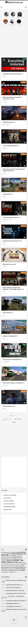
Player (4, 172)
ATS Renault (18, 559)
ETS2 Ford (15, 564)
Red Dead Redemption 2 (10, 506)
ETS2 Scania (19, 567)
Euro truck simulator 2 (9, 503)
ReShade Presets (6, 124)
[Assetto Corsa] (12, 21)
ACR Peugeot (15, 552)
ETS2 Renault (12, 567)
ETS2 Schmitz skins (12, 569)
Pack (4, 385)
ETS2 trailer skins (20, 569)
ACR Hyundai (4, 552)
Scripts (4, 196)
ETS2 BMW (20, 562)
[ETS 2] (6, 14)
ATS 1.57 (9, 554)
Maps (4, 314)
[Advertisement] (14, 43)
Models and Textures (7, 219)
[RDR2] (5, 21)
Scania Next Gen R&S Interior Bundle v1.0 (16, 600)
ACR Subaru (3, 554)
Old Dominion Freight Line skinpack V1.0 (13, 383)
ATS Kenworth (16, 557)
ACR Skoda (22, 552)
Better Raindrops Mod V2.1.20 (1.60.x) (15, 590)
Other (4, 76)
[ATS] (13, 14)
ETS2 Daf (5, 564)
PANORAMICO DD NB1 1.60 (12, 603)
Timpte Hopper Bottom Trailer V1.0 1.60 (15, 593)
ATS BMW (14, 555)
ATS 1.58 (16, 554)
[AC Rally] (18, 21)
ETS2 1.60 (13, 562)
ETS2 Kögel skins (7, 565)
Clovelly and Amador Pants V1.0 (11, 217)
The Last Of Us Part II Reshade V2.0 (12, 359)
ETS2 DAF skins (10, 564)
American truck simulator (10, 495)
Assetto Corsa (7, 498)
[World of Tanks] (19, 14)
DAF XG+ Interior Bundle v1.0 (13, 587)
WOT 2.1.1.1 (7, 572)
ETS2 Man (12, 565)
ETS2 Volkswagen (5, 570)
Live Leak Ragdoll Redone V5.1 (11, 145)
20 (17, 419)
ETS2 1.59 (5, 562)
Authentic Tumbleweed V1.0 (10, 336)
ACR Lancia (10, 552)
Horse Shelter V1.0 (8, 312)
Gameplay (5, 147)
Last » (14, 422)
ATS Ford (18, 555)
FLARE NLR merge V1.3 (9, 122)
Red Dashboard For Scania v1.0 (14, 606)
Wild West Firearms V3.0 (9, 264)
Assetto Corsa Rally (9, 501)
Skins (6, 385)
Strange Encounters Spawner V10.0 (12, 241)
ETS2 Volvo (11, 570)
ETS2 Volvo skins (18, 570)
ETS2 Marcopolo (17, 565)
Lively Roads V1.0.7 (8, 194)
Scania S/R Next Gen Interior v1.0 (14, 584)
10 (15, 419)
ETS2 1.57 (10, 561)
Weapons (5, 101)
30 (20, 419)
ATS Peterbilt (12, 559)
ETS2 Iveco (19, 564)
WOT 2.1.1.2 (13, 572)
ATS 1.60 (4, 556)
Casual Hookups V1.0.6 (9, 406)
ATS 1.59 (23, 554)
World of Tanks (7, 509)
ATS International (9, 557)
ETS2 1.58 (18, 560)
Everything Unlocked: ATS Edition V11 (13, 74)
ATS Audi (10, 555)
